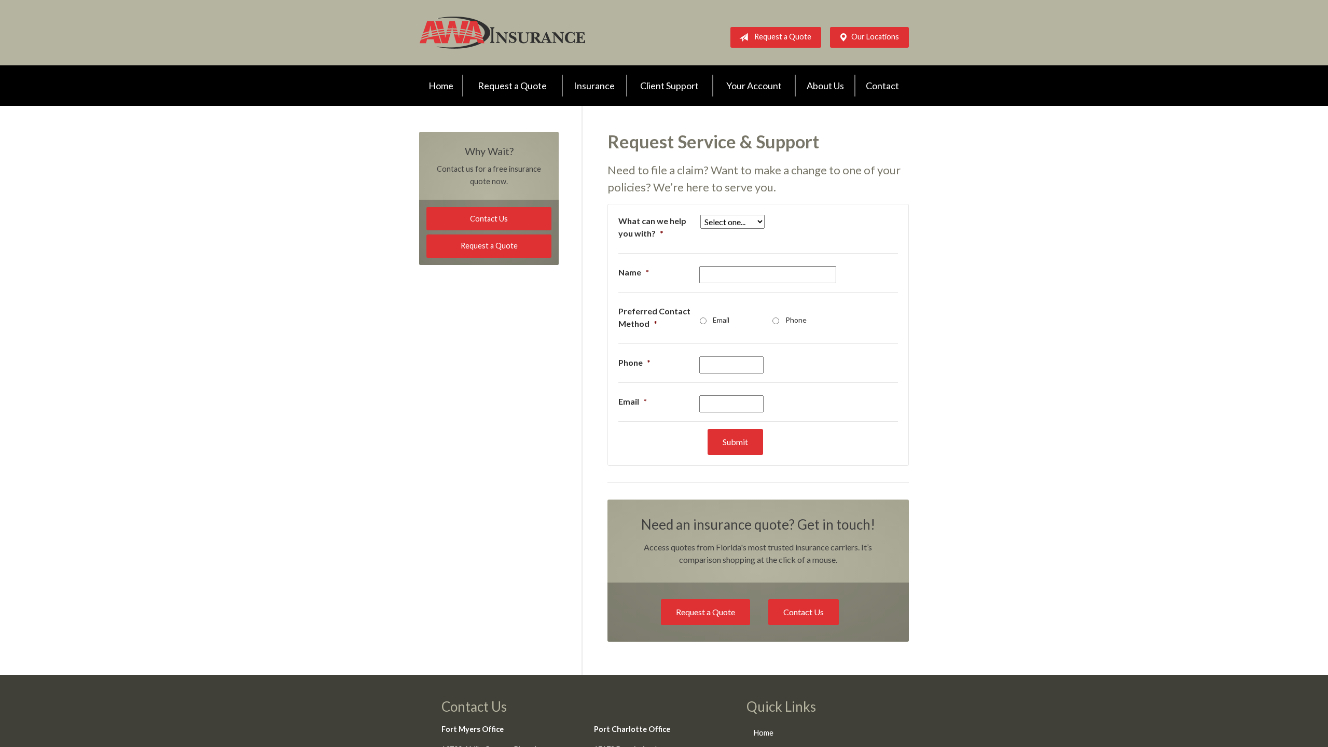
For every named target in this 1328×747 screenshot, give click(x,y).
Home (440, 85)
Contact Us (803, 612)
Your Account (754, 85)
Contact (882, 85)
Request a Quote (782, 36)
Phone (796, 319)
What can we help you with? (652, 227)
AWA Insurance (502, 33)
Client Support (669, 85)
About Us (825, 85)
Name (633, 272)
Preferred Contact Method (654, 317)
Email (721, 319)
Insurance (594, 85)
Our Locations (875, 36)
